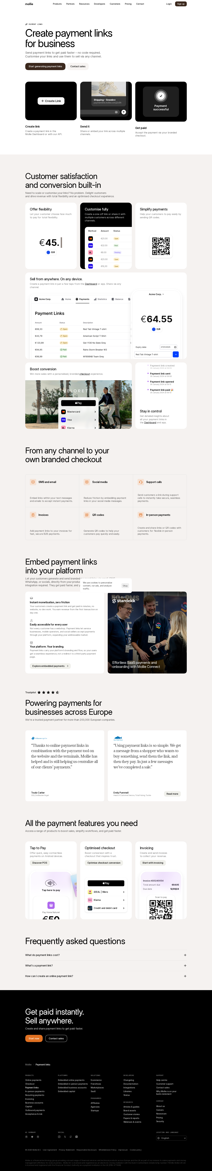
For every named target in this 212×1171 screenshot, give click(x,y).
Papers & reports (131, 1118)
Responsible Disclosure (87, 1150)
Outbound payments (35, 1110)
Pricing (159, 1117)
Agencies (95, 1107)
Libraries (127, 1091)
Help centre (161, 1080)
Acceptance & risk (33, 1114)
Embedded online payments (71, 1080)
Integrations (129, 1087)
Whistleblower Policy (107, 1150)
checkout (84, 373)
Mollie (28, 1064)
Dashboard (91, 283)
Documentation (130, 1084)
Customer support (164, 1084)
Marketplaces (97, 1087)
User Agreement (50, 1150)
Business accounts (34, 1102)
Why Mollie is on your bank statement (166, 1092)
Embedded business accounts (72, 1087)
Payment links (32, 1087)
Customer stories (131, 1114)
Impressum (123, 1150)
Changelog (128, 1080)
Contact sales (162, 1087)
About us (160, 1106)
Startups (95, 1110)
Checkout (29, 1084)
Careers (160, 1110)
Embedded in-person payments (73, 1084)
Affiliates (95, 1103)
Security (160, 1121)
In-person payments (34, 1091)
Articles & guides (131, 1107)
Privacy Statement (66, 1150)
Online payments (33, 1080)
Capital (28, 1106)
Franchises (96, 1084)
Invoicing (29, 1099)
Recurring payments (34, 1095)
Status (126, 1095)
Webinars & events (132, 1122)
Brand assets (129, 1110)
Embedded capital (66, 1091)
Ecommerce (96, 1080)
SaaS (93, 1091)
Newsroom (161, 1113)
